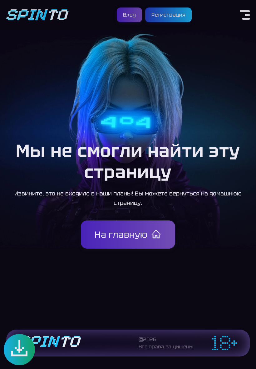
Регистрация (168, 15)
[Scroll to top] (246, 355)
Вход (129, 15)
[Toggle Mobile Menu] (245, 15)
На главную (121, 234)
